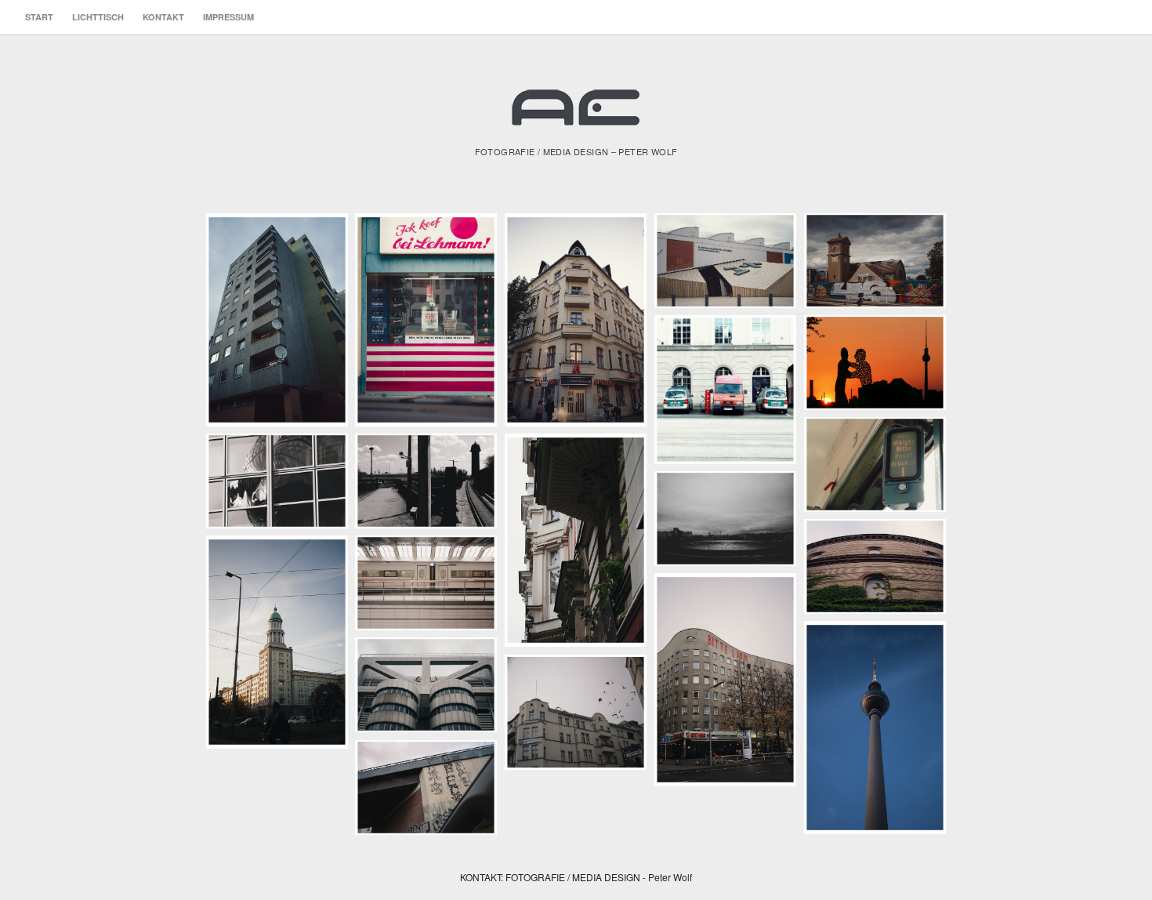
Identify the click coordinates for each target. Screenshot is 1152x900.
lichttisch (98, 17)
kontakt (163, 17)
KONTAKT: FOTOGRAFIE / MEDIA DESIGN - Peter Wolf (576, 877)
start (39, 17)
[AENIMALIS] (576, 114)
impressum (228, 17)
